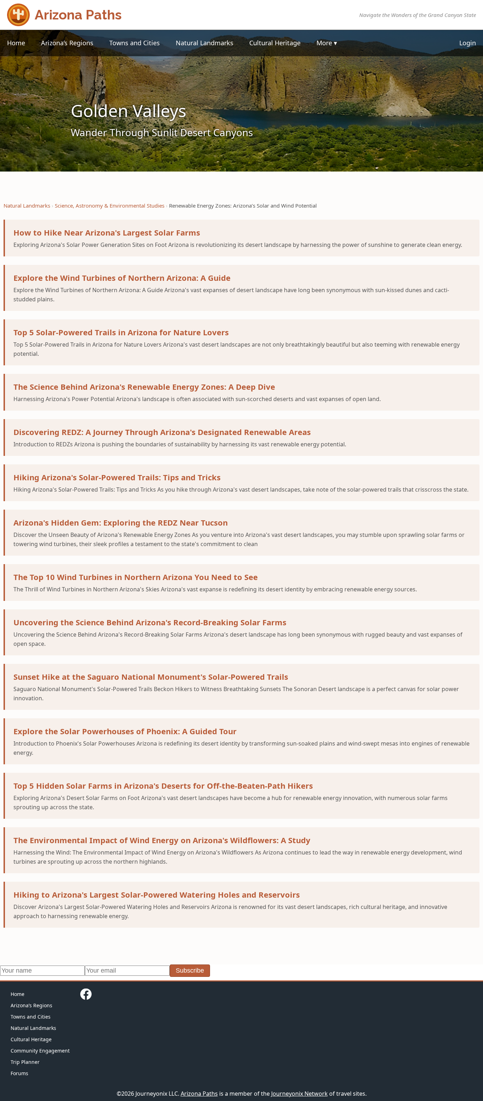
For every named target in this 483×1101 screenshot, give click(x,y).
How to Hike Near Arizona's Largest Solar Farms (106, 232)
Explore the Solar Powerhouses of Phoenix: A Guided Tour (125, 731)
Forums (19, 1073)
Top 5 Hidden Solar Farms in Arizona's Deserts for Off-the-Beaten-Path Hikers (163, 785)
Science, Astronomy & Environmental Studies (109, 205)
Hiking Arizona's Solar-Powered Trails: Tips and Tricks (117, 477)
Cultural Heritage (275, 43)
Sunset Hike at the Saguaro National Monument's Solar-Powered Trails (150, 676)
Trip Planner (25, 1062)
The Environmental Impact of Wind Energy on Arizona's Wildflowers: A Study (161, 840)
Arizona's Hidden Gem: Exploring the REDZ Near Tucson (120, 522)
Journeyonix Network (299, 1093)
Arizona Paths (199, 1093)
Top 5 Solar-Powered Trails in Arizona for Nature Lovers (121, 332)
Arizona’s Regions (67, 43)
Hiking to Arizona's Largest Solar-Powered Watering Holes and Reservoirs (156, 894)
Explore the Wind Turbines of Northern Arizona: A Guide (122, 277)
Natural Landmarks (204, 43)
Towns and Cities (134, 43)
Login (467, 43)
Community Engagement (40, 1050)
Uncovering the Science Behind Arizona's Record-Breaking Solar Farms (149, 622)
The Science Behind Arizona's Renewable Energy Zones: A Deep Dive (144, 386)
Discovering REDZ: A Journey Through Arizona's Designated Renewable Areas (162, 432)
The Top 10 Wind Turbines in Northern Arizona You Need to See (135, 577)
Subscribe (190, 970)
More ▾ (326, 43)
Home (16, 43)
